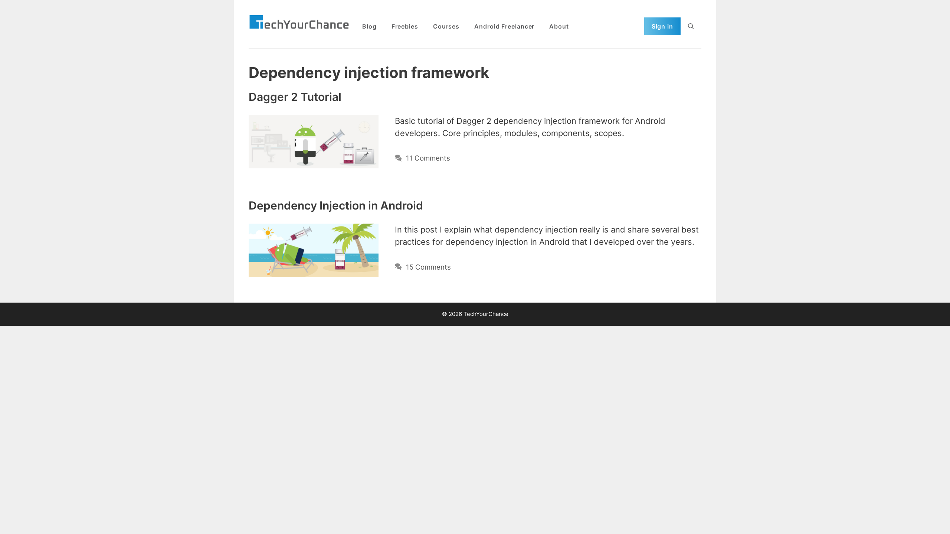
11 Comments (428, 158)
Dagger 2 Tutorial (295, 96)
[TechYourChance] (299, 22)
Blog (369, 26)
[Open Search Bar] (691, 26)
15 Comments (428, 267)
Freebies (405, 26)
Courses (446, 26)
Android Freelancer (504, 26)
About (559, 26)
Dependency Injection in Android (336, 205)
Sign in (662, 26)
